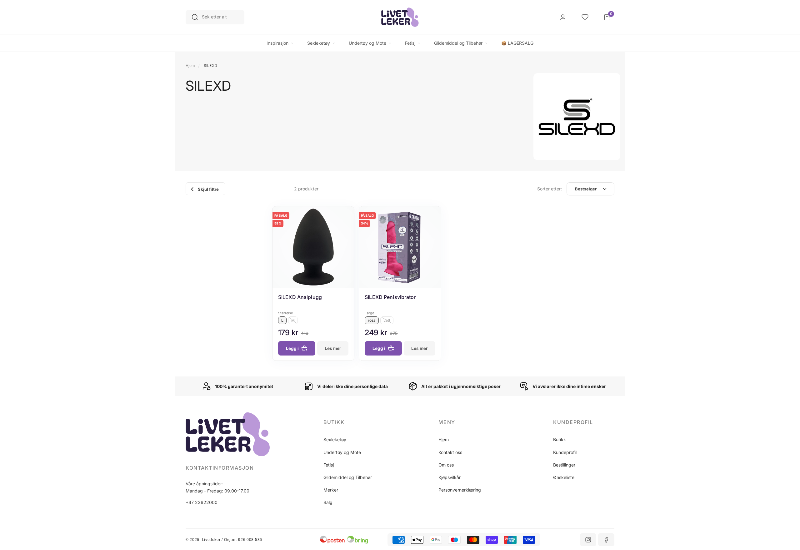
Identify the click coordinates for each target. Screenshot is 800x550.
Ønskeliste (563, 477)
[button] (354, 422)
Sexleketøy (334, 439)
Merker (330, 489)
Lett (386, 320)
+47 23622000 (202, 502)
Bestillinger (564, 464)
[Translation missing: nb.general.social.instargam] (588, 539)
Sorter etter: (549, 188)
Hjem (190, 65)
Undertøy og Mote (342, 452)
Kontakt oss (450, 452)
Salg (327, 502)
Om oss (446, 464)
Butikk (559, 439)
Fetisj (328, 464)
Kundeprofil (565, 452)
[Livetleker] (400, 17)
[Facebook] (606, 539)
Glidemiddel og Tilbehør (347, 477)
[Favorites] (585, 17)
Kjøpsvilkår (449, 477)
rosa (372, 320)
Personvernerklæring (459, 489)
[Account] (563, 17)
